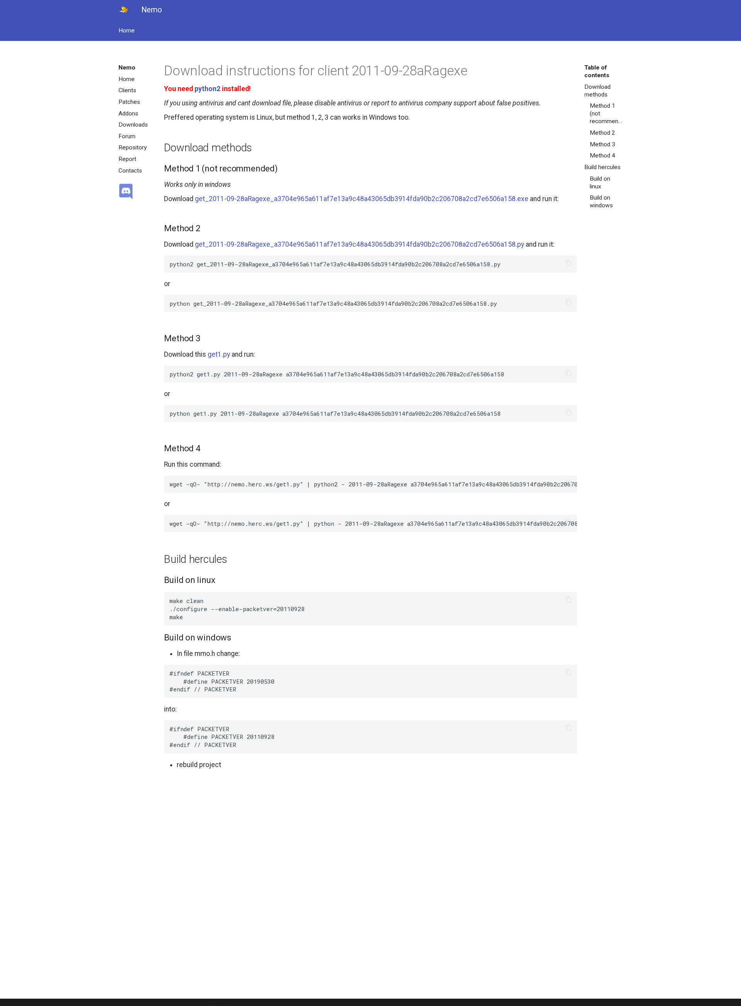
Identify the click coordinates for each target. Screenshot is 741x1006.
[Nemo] (123, 10)
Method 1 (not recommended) (606, 113)
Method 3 (602, 144)
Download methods (597, 90)
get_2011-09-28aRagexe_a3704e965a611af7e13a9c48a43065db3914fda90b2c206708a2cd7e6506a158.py (359, 244)
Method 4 (602, 155)
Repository (132, 147)
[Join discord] (138, 192)
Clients (127, 90)
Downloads (133, 124)
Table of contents (596, 71)
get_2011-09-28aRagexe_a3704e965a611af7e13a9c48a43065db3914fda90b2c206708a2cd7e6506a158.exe (361, 199)
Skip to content (10, 11)
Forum (126, 136)
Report (127, 159)
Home (126, 30)
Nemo (126, 67)
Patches (129, 101)
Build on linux (600, 182)
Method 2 (602, 132)
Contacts (130, 170)
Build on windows (601, 201)
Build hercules (602, 167)
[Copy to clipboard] (568, 264)
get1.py (219, 354)
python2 (207, 89)
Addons (128, 113)
